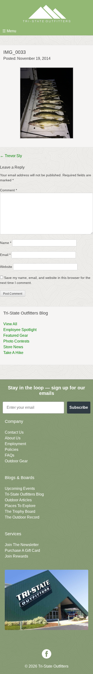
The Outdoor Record (22, 517)
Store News (13, 347)
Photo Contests (16, 341)
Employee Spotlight (19, 330)
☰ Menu (9, 31)
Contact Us (14, 432)
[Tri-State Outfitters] (46, 13)
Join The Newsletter (22, 545)
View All (10, 324)
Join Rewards (16, 556)
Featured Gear (15, 335)
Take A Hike (13, 353)
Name (5, 243)
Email (5, 255)
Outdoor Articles (18, 500)
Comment (8, 190)
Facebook (46, 654)
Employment (15, 444)
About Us (13, 438)
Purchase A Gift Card (22, 550)
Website (6, 267)
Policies (11, 449)
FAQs (9, 455)
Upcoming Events (20, 488)
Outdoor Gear (16, 461)
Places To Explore (20, 506)
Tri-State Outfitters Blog (24, 494)
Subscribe (78, 407)
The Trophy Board (20, 511)
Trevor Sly (11, 156)
